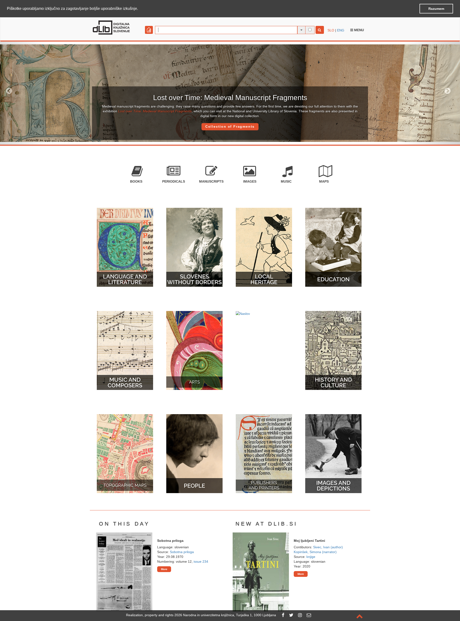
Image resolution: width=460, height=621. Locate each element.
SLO (331, 30)
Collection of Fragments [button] (230, 126)
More (164, 569)
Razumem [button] (436, 9)
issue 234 (201, 561)
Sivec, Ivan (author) (328, 547)
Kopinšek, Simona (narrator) (315, 552)
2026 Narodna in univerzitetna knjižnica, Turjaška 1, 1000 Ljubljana (225, 615)
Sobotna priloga (182, 552)
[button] (139, 9)
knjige (310, 557)
